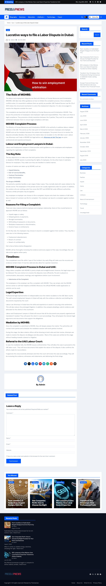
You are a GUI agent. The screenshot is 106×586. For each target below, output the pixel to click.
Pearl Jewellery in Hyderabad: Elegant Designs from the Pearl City (89, 50)
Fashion (82, 177)
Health (82, 182)
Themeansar (35, 583)
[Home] (6, 17)
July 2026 (83, 116)
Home (82, 186)
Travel (60, 17)
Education (31, 17)
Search (85, 29)
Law (8, 30)
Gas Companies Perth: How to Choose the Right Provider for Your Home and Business (89, 59)
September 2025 (85, 151)
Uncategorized (84, 212)
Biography (13, 17)
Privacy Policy (97, 583)
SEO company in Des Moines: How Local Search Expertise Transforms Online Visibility (89, 67)
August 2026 (84, 111)
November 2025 (85, 142)
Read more (16, 533)
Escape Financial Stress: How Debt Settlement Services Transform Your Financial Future (90, 85)
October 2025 (84, 147)
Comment (9, 413)
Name (8, 438)
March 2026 (84, 129)
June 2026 (83, 120)
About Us (79, 583)
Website (8, 450)
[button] (101, 17)
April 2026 (83, 125)
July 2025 (83, 160)
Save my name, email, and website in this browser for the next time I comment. (31, 456)
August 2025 (84, 155)
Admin (13, 40)
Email (8, 444)
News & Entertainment (87, 199)
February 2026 (84, 133)
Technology (51, 17)
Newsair (26, 583)
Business (22, 17)
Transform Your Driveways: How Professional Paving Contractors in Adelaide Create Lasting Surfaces (90, 75)
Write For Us (88, 583)
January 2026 (84, 138)
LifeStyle (40, 17)
